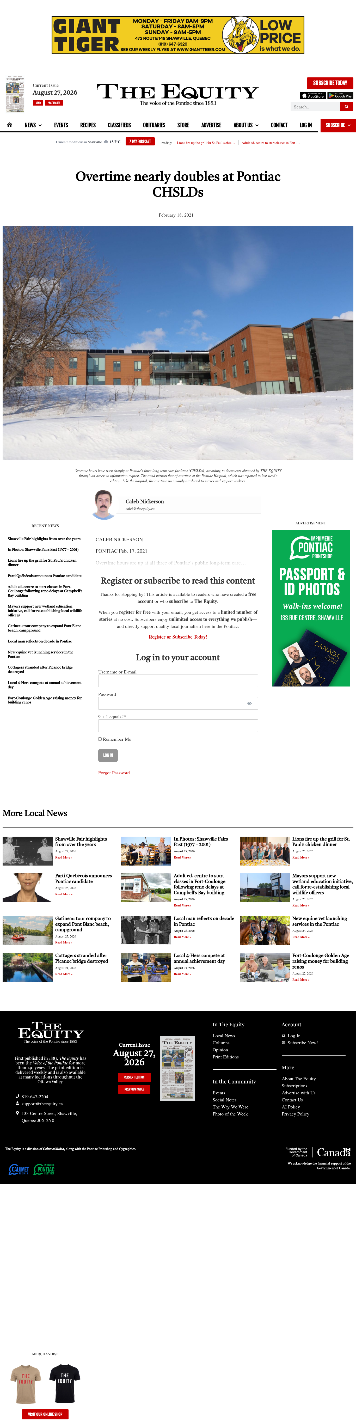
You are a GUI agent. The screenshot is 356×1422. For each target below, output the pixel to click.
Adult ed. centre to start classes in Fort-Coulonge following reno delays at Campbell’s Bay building (271, 142)
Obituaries (154, 125)
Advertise (211, 125)
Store (183, 125)
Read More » (63, 857)
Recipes (88, 125)
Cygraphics (127, 1149)
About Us (243, 125)
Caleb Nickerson (145, 502)
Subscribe (335, 125)
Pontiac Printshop (99, 1149)
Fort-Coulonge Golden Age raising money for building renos (320, 961)
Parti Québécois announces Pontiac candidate (45, 576)
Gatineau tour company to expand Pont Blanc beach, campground (83, 924)
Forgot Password (114, 772)
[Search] (346, 106)
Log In (306, 125)
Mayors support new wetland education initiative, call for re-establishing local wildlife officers (45, 611)
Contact (279, 125)
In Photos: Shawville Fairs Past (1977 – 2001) (43, 549)
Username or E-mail (117, 672)
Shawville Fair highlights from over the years (44, 539)
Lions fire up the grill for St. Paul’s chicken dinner (206, 142)
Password (107, 694)
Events (61, 125)
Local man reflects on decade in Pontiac (40, 641)
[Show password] (249, 703)
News (30, 125)
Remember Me (116, 739)
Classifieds (119, 125)
